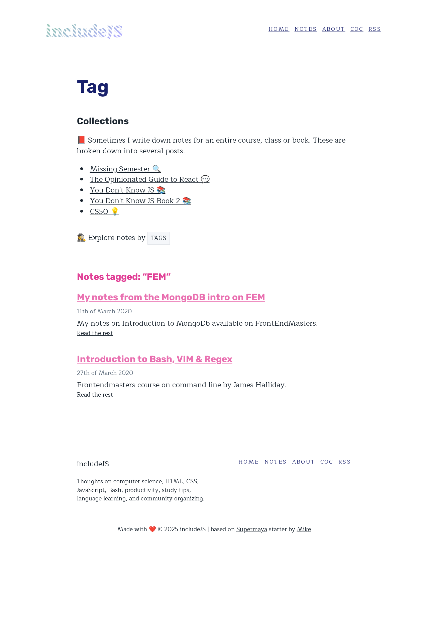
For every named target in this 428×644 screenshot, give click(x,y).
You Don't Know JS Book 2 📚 (140, 201)
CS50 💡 (104, 212)
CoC (356, 29)
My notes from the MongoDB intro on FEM (171, 297)
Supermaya (251, 529)
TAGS (158, 238)
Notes (306, 29)
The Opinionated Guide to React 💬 (150, 179)
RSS (374, 29)
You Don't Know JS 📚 (128, 190)
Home (279, 29)
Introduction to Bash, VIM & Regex (154, 359)
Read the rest (95, 333)
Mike (304, 529)
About (333, 29)
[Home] (95, 29)
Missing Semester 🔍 (125, 169)
